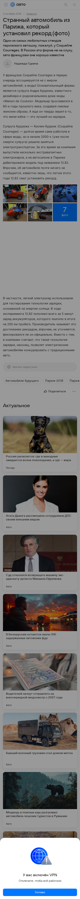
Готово (40, 892)
